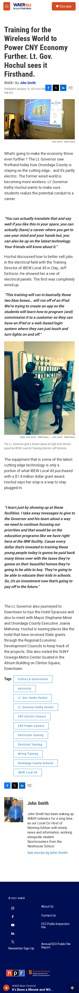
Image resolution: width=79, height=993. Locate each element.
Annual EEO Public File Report (56, 946)
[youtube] (12, 925)
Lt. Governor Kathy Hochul (36, 707)
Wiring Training (28, 753)
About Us (47, 906)
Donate (65, 6)
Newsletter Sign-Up (21, 948)
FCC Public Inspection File (55, 925)
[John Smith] (13, 809)
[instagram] (12, 908)
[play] (6, 988)
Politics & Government (33, 679)
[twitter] (12, 942)
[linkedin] (12, 934)
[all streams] (73, 988)
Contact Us (48, 915)
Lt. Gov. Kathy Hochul (32, 697)
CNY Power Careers (31, 726)
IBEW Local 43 (27, 772)
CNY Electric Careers (32, 716)
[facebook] (12, 917)
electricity (24, 688)
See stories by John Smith (47, 852)
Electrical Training (30, 744)
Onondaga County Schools (35, 763)
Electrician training (31, 735)
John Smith (28, 83)
